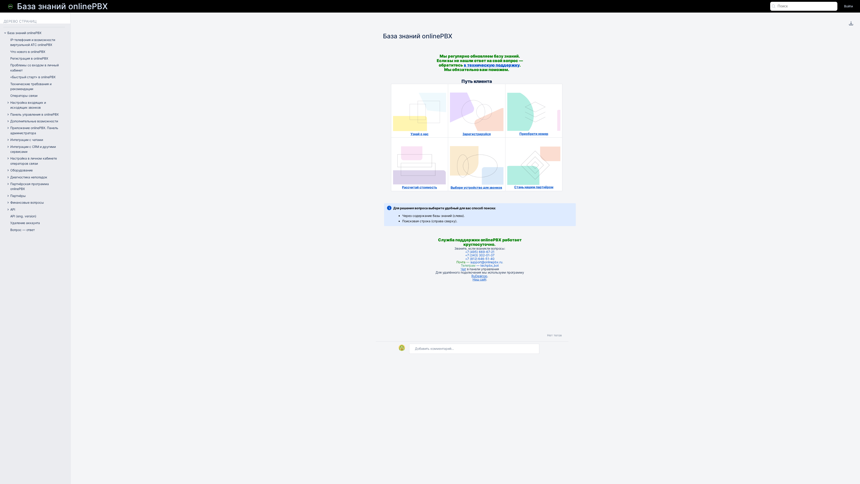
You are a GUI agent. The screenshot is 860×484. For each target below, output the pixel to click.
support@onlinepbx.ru (486, 262)
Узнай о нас (419, 134)
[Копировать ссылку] (513, 67)
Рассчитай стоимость (419, 187)
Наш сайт (479, 279)
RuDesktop (479, 276)
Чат (463, 269)
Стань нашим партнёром (533, 187)
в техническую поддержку (492, 65)
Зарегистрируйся (476, 134)
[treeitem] (38, 42)
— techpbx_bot (487, 265)
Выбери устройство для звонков (476, 187)
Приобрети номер (533, 134)
